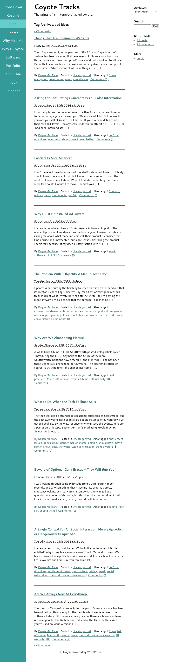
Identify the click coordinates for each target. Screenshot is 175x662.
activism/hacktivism (46, 311)
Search (139, 21)
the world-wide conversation (77, 446)
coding (113, 506)
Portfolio (13, 65)
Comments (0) (99, 79)
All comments (145, 44)
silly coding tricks (44, 510)
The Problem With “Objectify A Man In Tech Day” (70, 274)
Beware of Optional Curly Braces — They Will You (74, 469)
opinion (54, 315)
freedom (114, 191)
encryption (40, 79)
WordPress (94, 652)
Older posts (42, 31)
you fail (72, 195)
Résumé (12, 15)
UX (53, 255)
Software (12, 57)
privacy (93, 571)
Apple (112, 75)
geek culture (105, 311)
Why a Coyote (13, 49)
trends (75, 379)
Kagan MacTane (48, 75)
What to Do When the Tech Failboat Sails (65, 401)
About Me (13, 74)
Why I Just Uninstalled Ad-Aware (59, 214)
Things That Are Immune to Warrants (61, 38)
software (39, 255)
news (68, 79)
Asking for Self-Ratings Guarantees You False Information (78, 98)
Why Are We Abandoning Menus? (59, 337)
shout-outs (50, 446)
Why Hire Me (12, 40)
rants (47, 195)
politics (38, 195)
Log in (140, 58)
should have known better (78, 139)
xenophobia (59, 195)
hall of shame (78, 442)
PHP (121, 506)
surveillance (80, 79)
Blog (13, 23)
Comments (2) (61, 639)
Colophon (13, 90)
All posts (142, 40)
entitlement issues (71, 311)
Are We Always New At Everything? (61, 594)
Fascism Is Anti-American (53, 158)
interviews (54, 139)
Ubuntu (84, 379)
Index (13, 82)
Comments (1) (67, 510)
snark (112, 251)
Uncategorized (82, 75)
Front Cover (12, 7)
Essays (13, 32)
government (56, 79)
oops (45, 315)
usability (100, 379)
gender (118, 311)
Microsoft (53, 379)
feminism (90, 311)
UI (48, 255)
